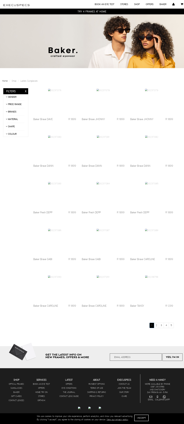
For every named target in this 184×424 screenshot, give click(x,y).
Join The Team (124, 388)
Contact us (124, 384)
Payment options (97, 384)
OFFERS (150, 4)
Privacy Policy (97, 396)
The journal (69, 392)
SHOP (137, 4)
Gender (11, 97)
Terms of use (96, 388)
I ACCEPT (141, 418)
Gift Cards (16, 396)
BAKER (163, 4)
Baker (16, 392)
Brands (11, 111)
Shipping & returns (96, 392)
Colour (12, 134)
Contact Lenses (16, 400)
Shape (11, 126)
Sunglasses (16, 388)
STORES (124, 4)
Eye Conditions (69, 388)
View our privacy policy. (117, 419)
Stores (41, 396)
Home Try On (41, 392)
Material (12, 119)
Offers (41, 388)
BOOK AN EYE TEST (104, 4)
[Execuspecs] (16, 3)
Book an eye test (41, 384)
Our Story (124, 392)
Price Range (14, 104)
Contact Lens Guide (69, 396)
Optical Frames (16, 384)
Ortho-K (41, 400)
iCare (124, 396)
